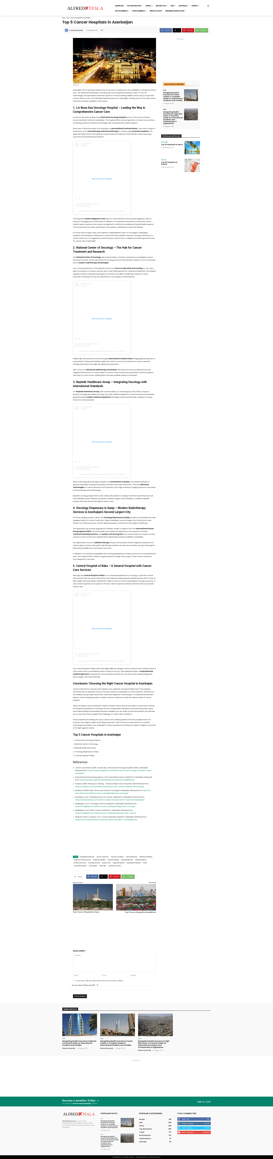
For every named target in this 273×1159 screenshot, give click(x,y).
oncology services (94, 863)
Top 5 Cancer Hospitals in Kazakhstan (140, 912)
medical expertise (127, 860)
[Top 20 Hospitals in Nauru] (192, 147)
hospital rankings (113, 860)
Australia (164, 142)
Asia (63, 18)
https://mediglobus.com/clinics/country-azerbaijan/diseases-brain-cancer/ (105, 813)
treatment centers (114, 866)
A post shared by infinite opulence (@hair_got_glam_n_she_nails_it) (102, 211)
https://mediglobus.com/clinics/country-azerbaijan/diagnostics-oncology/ (105, 806)
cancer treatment (103, 857)
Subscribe (206, 1132)
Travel (145, 863)
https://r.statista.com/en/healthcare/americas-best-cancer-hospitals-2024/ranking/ (109, 786)
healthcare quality (99, 860)
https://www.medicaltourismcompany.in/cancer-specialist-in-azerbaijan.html (106, 819)
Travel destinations (80, 866)
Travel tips (102, 866)
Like (208, 1119)
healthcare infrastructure (82, 860)
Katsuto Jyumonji (77, 30)
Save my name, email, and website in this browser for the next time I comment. (99, 980)
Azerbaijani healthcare (86, 857)
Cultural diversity (131, 857)
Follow (206, 1123)
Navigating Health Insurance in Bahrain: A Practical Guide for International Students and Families (79, 1043)
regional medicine (119, 863)
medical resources (80, 863)
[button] (208, 5)
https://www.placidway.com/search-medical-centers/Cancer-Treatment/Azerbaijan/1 (109, 800)
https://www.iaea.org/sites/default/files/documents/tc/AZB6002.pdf (106, 780)
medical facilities (140, 860)
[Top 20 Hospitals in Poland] (192, 165)
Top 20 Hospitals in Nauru (172, 144)
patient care (106, 863)
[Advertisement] (114, 840)
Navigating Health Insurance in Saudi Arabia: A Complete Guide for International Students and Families (173, 97)
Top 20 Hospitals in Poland (169, 163)
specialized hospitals (134, 863)
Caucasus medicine (117, 857)
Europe (164, 159)
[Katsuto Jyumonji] (67, 30)
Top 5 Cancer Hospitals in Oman (86, 912)
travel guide (93, 866)
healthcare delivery (145, 857)
